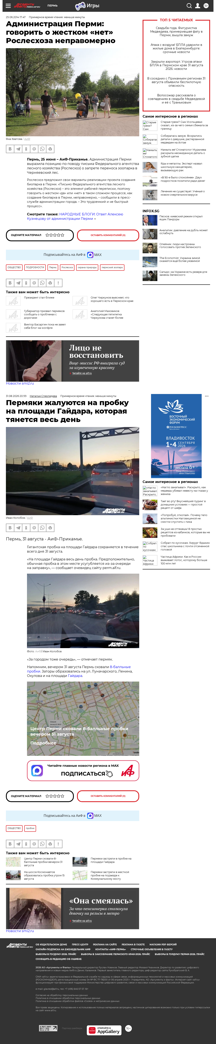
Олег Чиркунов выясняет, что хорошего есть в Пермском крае (112, 299)
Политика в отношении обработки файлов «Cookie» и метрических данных (77, 1001)
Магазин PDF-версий (163, 944)
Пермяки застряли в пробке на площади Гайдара (111, 860)
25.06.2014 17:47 (16, 17)
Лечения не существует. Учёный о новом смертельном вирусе (183, 193)
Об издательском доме (51, 944)
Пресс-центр (80, 944)
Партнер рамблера (72, 1028)
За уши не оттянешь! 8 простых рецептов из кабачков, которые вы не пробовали (185, 532)
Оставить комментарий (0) (108, 235)
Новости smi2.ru (20, 383)
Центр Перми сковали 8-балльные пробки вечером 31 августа (79, 731)
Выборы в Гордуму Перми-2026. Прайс (179, 954)
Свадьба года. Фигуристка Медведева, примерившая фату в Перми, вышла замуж (176, 31)
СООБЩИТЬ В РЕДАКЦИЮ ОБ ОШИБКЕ (59, 959)
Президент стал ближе (39, 297)
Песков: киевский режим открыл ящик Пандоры (181, 218)
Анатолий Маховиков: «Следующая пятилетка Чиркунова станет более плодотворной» (98, 316)
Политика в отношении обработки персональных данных (68, 998)
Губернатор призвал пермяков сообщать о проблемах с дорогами (44, 314)
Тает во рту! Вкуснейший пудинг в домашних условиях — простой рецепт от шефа (183, 504)
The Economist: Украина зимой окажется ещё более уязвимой (179, 260)
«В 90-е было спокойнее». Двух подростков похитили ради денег (183, 179)
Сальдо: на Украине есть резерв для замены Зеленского (183, 273)
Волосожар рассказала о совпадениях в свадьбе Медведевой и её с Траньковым (176, 99)
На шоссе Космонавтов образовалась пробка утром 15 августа (44, 875)
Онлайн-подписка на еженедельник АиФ (63, 949)
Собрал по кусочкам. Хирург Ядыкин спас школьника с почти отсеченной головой (185, 546)
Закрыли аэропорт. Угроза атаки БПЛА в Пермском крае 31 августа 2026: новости (176, 65)
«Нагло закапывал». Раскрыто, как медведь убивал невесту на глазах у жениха (184, 491)
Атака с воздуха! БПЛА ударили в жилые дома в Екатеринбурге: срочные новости (176, 48)
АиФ (27, 139)
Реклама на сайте (105, 944)
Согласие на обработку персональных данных (62, 995)
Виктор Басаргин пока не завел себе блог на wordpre (45, 326)
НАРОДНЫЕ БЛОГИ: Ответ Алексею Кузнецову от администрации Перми (75, 216)
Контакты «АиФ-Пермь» (110, 949)
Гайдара (75, 676)
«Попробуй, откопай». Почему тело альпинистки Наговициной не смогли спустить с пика (184, 518)
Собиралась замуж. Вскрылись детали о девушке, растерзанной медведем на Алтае (182, 139)
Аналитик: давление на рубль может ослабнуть (183, 232)
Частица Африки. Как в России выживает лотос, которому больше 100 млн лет (184, 560)
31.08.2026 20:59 (16, 396)
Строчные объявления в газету (152, 949)
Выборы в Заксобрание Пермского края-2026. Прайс (115, 954)
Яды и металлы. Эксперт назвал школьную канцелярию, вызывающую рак (181, 167)
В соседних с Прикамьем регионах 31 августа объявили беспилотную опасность (176, 82)
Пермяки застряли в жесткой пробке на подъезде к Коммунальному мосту (110, 875)
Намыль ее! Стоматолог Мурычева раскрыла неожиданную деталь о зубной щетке (183, 153)
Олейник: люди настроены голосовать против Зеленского (180, 246)
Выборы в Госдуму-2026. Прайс (56, 954)
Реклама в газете (133, 944)
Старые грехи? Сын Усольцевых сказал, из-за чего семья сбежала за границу (184, 125)
